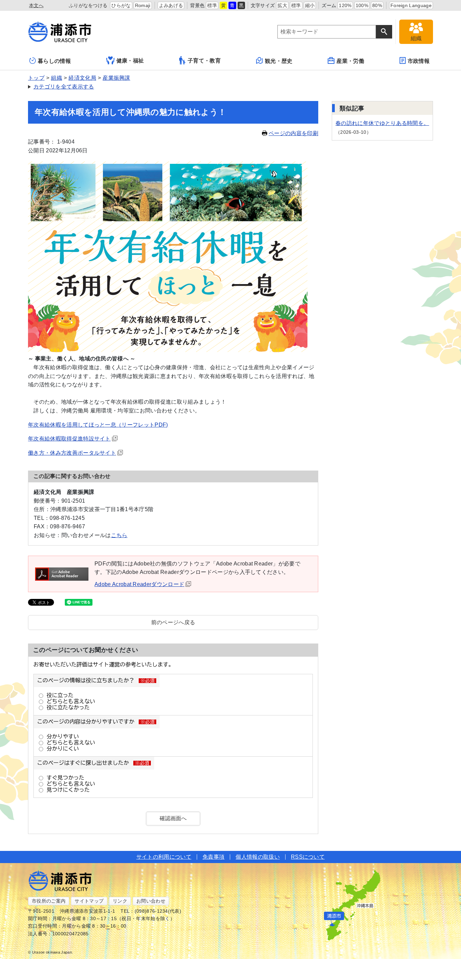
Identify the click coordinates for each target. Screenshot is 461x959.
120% (345, 5)
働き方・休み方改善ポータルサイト (72, 453)
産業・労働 (350, 61)
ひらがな (121, 5)
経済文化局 (82, 78)
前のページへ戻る (173, 622)
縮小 (310, 5)
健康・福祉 (130, 61)
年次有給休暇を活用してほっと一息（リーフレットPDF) (98, 425)
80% (377, 5)
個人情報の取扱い (258, 857)
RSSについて (308, 857)
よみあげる (171, 5)
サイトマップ (89, 901)
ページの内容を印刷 (293, 133)
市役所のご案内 (48, 901)
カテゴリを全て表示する (63, 87)
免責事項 (213, 857)
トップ (36, 78)
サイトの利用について (163, 857)
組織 (56, 78)
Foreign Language (411, 5)
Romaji (143, 5)
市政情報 (419, 61)
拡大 (282, 5)
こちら (119, 535)
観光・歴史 (279, 61)
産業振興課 (116, 78)
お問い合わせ (150, 901)
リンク (120, 901)
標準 (212, 5)
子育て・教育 (204, 61)
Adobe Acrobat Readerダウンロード (139, 584)
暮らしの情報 (54, 61)
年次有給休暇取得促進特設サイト (69, 438)
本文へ (36, 5)
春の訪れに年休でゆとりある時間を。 (382, 123)
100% (362, 5)
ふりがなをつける (88, 5)
